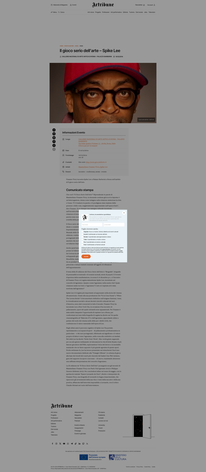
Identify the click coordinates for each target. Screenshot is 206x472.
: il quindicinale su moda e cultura (94, 239)
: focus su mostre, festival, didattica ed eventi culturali (101, 231)
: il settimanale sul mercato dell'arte (95, 234)
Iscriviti (86, 256)
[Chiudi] (124, 213)
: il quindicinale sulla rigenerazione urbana (97, 237)
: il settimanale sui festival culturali (94, 244)
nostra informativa (106, 249)
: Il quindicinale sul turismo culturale (94, 242)
